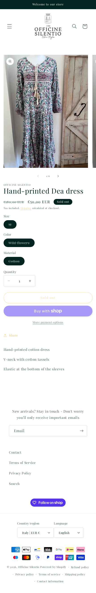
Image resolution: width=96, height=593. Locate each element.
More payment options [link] (48, 322)
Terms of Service (22, 462)
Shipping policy (75, 574)
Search (14, 483)
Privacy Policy (20, 473)
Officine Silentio (29, 567)
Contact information (50, 581)
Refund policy (80, 567)
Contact (15, 452)
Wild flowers (21, 243)
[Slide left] (38, 176)
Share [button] (13, 335)
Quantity (10, 272)
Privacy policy (24, 574)
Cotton (16, 262)
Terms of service (50, 574)
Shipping (26, 208)
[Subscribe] (82, 430)
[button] (9, 26)
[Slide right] (58, 176)
